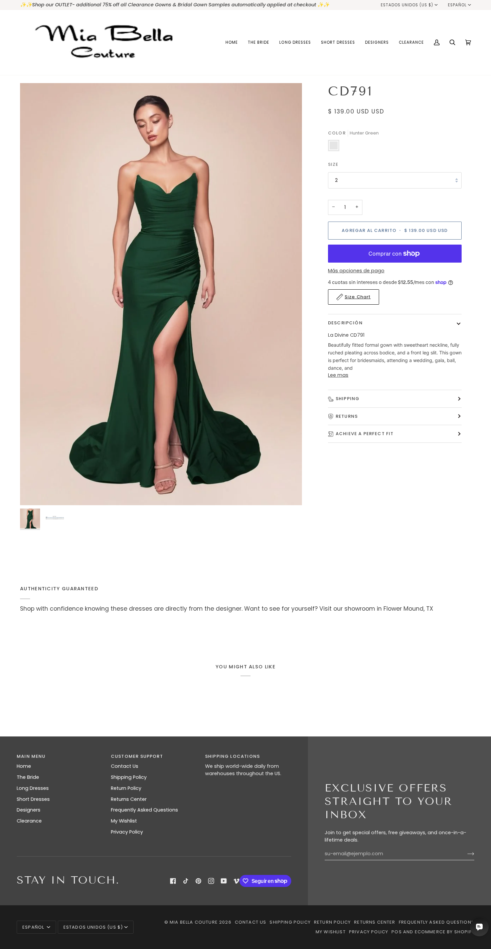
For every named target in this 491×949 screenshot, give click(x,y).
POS (396, 932)
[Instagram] (211, 881)
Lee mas (338, 375)
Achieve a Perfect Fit (365, 433)
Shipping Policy (129, 777)
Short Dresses (33, 799)
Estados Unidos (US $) (407, 5)
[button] (258, 42)
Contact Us (124, 766)
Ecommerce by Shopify (444, 932)
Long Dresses (33, 788)
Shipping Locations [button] (232, 756)
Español (457, 5)
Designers (28, 810)
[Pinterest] (198, 881)
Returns (347, 416)
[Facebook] (173, 881)
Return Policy (126, 788)
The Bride (28, 777)
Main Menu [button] (31, 756)
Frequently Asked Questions (144, 810)
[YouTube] (224, 881)
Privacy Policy (127, 832)
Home (24, 766)
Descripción (345, 323)
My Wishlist (124, 821)
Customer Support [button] (137, 756)
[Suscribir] (465, 854)
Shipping (347, 398)
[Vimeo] (236, 881)
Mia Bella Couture (194, 922)
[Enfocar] (161, 294)
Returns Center (129, 799)
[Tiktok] (186, 881)
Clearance (29, 821)
